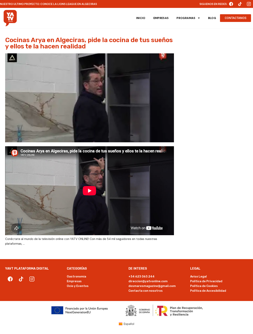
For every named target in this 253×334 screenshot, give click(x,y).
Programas (186, 18)
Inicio (140, 18)
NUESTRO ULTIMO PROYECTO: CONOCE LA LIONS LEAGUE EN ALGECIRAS (48, 4)
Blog (212, 18)
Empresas (161, 18)
